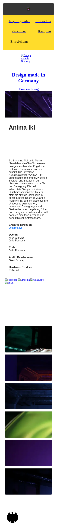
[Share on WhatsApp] (37, 279)
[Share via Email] (9, 282)
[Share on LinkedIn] (24, 279)
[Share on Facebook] (11, 279)
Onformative (15, 227)
